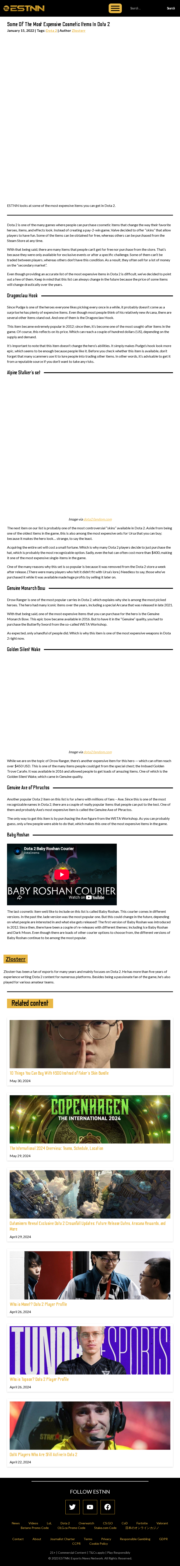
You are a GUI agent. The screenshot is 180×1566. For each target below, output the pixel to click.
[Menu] (115, 8)
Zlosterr (79, 30)
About (36, 1539)
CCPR (76, 1543)
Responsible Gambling (135, 1539)
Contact (18, 1539)
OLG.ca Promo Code (71, 1528)
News (16, 1523)
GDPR (163, 1539)
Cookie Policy (98, 1543)
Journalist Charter (62, 1539)
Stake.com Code (105, 1528)
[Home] (24, 8)
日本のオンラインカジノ (142, 1528)
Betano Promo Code (35, 1528)
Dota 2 (51, 30)
